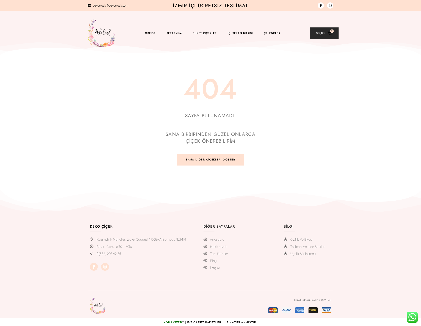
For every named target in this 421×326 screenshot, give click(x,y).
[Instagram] (330, 5)
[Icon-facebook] (321, 5)
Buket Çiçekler (205, 33)
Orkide (150, 33)
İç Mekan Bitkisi (240, 33)
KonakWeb (173, 322)
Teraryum (174, 33)
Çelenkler (272, 33)
